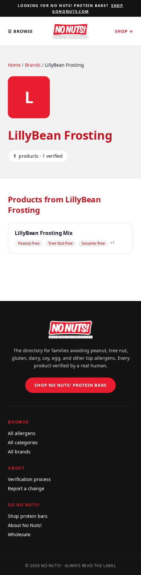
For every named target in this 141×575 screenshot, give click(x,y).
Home (14, 65)
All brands (19, 451)
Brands (33, 65)
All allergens (21, 433)
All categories (23, 442)
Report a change (26, 488)
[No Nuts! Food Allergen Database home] (70, 31)
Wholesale (19, 534)
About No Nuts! (25, 525)
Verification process (29, 479)
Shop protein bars (28, 516)
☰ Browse (20, 31)
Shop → (124, 31)
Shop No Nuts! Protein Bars (70, 385)
